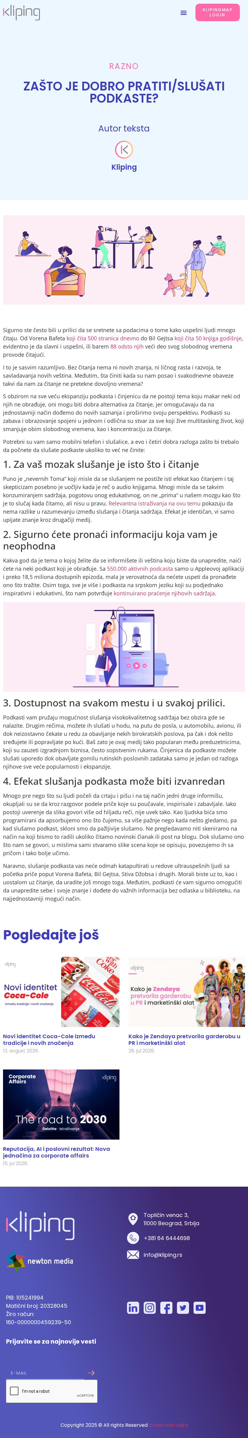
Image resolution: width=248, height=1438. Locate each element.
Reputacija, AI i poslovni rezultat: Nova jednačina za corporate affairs (56, 1152)
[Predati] (91, 1373)
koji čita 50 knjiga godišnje (208, 338)
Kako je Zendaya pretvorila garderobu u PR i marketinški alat (184, 1039)
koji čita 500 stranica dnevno (103, 338)
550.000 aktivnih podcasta (140, 568)
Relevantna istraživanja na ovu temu (155, 503)
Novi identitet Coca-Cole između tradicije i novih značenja (49, 1039)
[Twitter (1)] (183, 1308)
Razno (124, 66)
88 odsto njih (127, 346)
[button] (184, 12)
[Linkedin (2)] (133, 1308)
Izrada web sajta (168, 1425)
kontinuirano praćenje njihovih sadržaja (164, 593)
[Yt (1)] (200, 1308)
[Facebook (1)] (166, 1308)
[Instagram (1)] (150, 1308)
